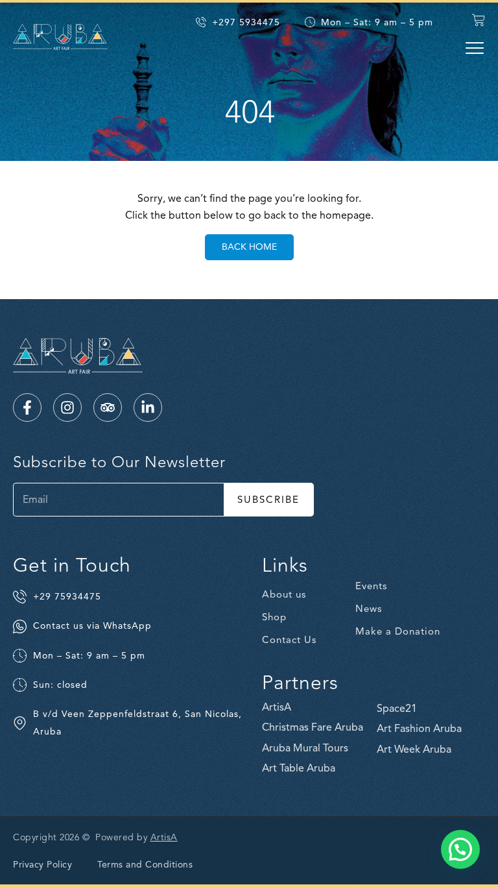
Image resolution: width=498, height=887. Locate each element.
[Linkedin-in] (148, 407)
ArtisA (164, 837)
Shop (274, 617)
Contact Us (289, 640)
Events (371, 586)
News (368, 608)
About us (284, 594)
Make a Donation (397, 631)
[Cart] (478, 20)
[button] (474, 48)
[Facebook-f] (27, 407)
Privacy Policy (42, 864)
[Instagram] (67, 407)
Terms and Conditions (145, 864)
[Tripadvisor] (107, 407)
